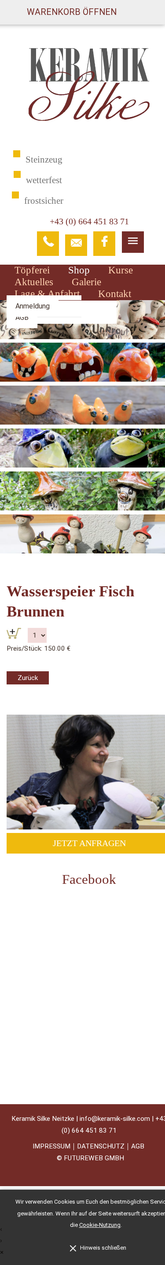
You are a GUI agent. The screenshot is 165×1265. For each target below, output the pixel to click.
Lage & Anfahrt (47, 293)
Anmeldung (32, 306)
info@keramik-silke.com (115, 1119)
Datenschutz (101, 1146)
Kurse (120, 270)
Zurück (28, 678)
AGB (22, 317)
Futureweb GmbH (94, 1158)
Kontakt (114, 293)
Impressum (51, 1146)
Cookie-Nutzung (100, 1225)
